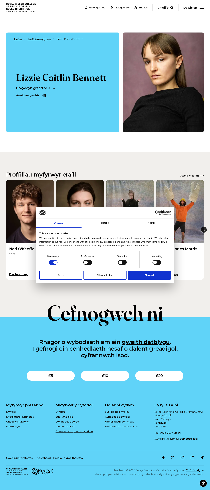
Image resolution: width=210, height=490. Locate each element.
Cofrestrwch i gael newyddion (74, 431)
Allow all (149, 275)
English (143, 7)
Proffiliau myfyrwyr (39, 39)
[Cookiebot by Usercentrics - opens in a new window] (157, 212)
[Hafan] (21, 7)
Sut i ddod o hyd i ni (117, 411)
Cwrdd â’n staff (65, 426)
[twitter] (172, 457)
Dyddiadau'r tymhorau (20, 416)
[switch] (87, 262)
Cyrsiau (60, 411)
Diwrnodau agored (67, 421)
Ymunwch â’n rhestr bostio (121, 426)
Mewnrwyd (13, 426)
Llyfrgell (11, 411)
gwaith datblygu (146, 342)
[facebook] (163, 457)
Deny (60, 275)
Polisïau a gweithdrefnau (68, 458)
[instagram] (182, 457)
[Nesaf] (204, 230)
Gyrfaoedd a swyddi (117, 416)
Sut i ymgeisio (64, 416)
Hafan (18, 39)
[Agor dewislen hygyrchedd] (203, 483)
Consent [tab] (58, 223)
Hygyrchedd (43, 458)
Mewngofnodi (97, 7)
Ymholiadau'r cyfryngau (119, 421)
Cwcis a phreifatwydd (19, 458)
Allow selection (105, 275)
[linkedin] (192, 457)
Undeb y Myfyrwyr (17, 421)
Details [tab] (105, 222)
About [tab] (151, 222)
